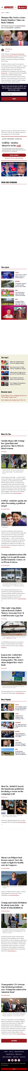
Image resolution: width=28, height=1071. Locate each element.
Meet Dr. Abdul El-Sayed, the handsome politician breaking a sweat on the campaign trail (12, 790)
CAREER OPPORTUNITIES (19, 1051)
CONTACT (6, 1051)
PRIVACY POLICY (18, 1054)
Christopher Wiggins (6, 509)
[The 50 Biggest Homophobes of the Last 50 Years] (5, 383)
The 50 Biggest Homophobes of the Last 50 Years (18, 383)
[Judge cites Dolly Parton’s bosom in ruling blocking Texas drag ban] (5, 362)
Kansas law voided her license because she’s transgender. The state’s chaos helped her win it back (12, 659)
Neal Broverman (9, 49)
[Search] (16, 7)
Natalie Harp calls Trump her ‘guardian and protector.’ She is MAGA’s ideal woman (12, 444)
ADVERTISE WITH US (10, 1054)
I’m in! (14, 99)
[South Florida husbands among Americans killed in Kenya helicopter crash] (7, 752)
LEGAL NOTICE (22, 1057)
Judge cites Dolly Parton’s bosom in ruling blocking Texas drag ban (17, 363)
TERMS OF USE (16, 1057)
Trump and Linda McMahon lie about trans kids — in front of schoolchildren (14, 905)
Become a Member (14, 155)
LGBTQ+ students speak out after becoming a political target (14, 503)
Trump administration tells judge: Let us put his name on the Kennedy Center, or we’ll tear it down (13, 558)
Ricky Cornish (4, 797)
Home (2, 12)
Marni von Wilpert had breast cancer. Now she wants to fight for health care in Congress (12, 861)
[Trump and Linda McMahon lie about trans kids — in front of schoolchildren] (14, 920)
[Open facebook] (9, 1060)
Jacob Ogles (4, 618)
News (16, 290)
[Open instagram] (19, 1060)
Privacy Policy (23, 1063)
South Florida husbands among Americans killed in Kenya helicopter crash (20, 754)
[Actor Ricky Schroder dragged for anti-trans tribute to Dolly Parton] (7, 743)
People (17, 704)
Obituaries (18, 722)
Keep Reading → (18, 493)
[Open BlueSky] (12, 1060)
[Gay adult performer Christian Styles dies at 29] (7, 725)
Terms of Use (5, 1065)
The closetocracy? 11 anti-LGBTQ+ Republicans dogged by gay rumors (18, 368)
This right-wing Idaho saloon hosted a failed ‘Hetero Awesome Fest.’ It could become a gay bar (12, 612)
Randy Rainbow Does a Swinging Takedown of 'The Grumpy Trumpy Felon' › (14, 396)
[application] (14, 312)
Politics (7, 12)
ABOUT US (11, 1051)
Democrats (4, 73)
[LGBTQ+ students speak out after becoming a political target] (14, 519)
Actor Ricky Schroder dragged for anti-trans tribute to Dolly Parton (21, 745)
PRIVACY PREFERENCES (7, 1057)
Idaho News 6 (9, 638)
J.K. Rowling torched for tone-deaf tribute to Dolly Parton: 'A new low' (21, 709)
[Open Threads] (15, 1060)
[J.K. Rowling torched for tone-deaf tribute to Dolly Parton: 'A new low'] (7, 707)
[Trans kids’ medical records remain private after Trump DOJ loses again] (7, 284)
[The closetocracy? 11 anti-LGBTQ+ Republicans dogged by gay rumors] (5, 367)
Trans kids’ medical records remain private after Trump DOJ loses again (20, 286)
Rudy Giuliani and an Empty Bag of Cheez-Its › (13, 400)
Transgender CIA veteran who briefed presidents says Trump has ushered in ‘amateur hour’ (13, 988)
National (17, 281)
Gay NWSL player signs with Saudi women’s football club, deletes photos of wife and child (21, 295)
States (17, 272)
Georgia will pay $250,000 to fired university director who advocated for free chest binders (20, 304)
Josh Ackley (4, 451)
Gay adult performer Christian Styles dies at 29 (21, 726)
